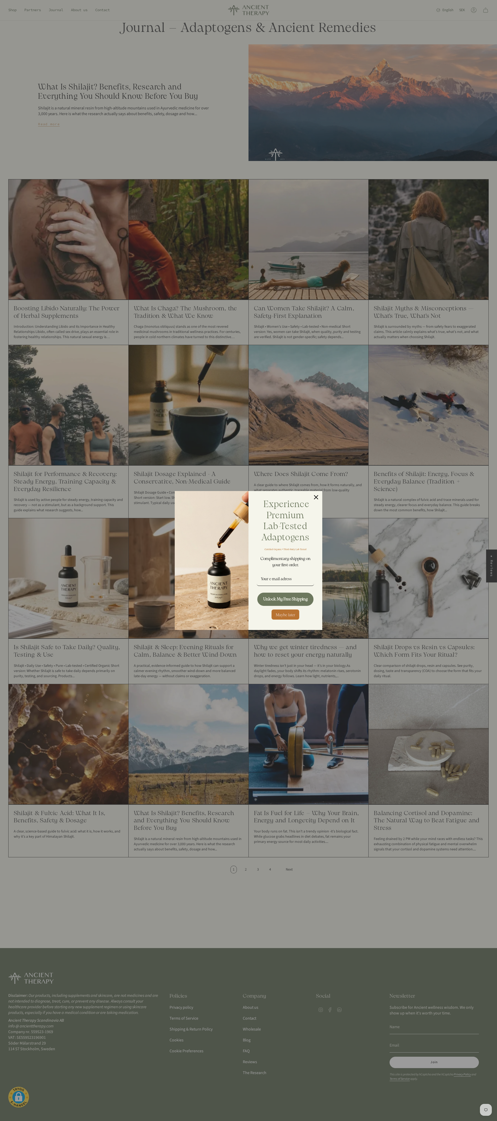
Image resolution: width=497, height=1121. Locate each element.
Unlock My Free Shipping (285, 599)
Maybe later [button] (285, 614)
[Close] (316, 497)
